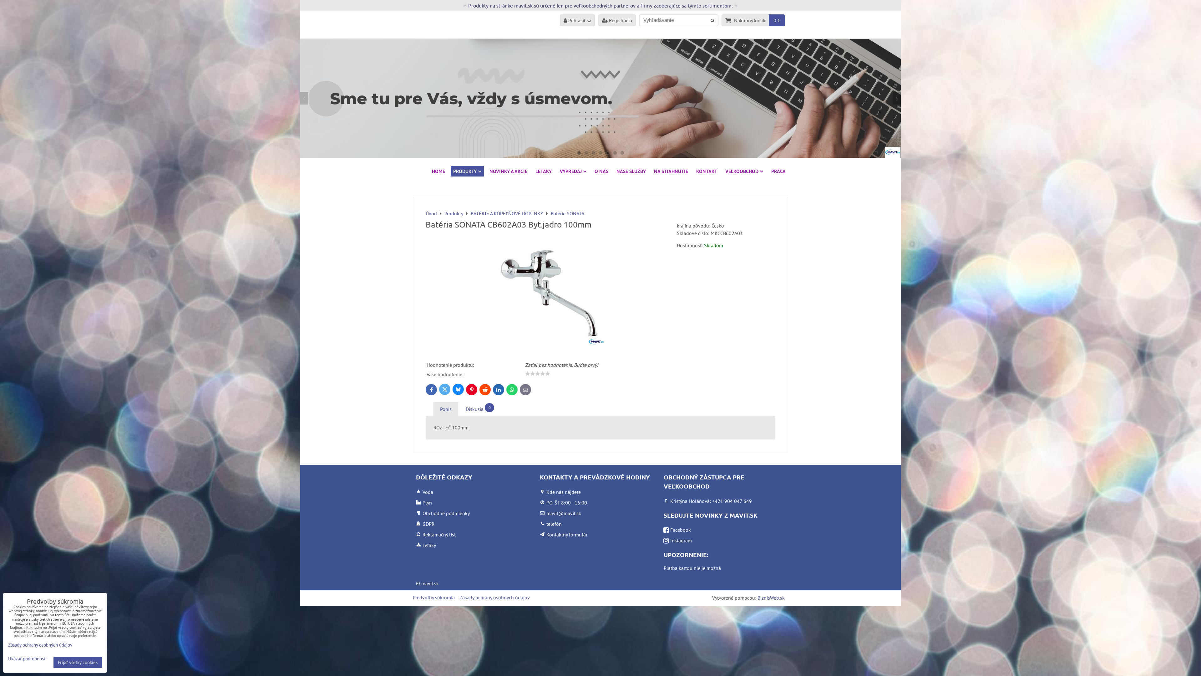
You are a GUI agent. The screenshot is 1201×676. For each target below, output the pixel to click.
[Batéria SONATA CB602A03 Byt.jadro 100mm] (549, 292)
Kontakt (706, 171)
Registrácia (620, 20)
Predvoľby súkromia (434, 597)
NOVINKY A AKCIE (508, 171)
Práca (778, 171)
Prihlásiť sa (579, 20)
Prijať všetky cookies (78, 662)
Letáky (543, 171)
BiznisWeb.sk (771, 598)
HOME (438, 171)
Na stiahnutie (671, 171)
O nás (601, 171)
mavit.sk (430, 583)
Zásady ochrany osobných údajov (494, 597)
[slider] (537, 373)
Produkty (465, 171)
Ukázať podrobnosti (27, 659)
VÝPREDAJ (571, 171)
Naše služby (631, 171)
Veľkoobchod (741, 171)
